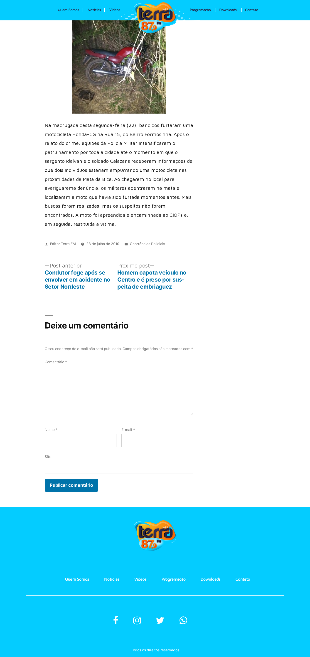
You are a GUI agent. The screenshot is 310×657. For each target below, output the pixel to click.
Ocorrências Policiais (147, 244)
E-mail (128, 430)
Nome (51, 430)
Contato (251, 10)
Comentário (56, 362)
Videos (114, 10)
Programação (200, 10)
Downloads (228, 10)
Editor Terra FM (63, 244)
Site (48, 457)
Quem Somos (68, 10)
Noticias (94, 10)
